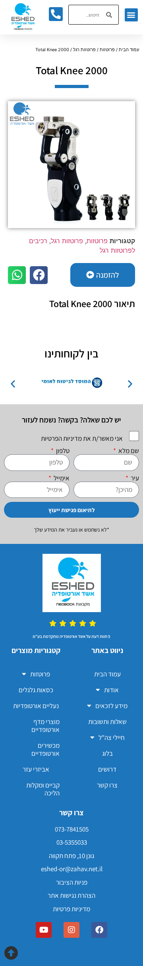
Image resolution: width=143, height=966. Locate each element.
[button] (131, 14)
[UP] (11, 953)
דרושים (107, 769)
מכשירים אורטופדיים (45, 749)
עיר (134, 478)
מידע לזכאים (111, 705)
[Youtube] (44, 930)
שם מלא (128, 450)
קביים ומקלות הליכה (43, 789)
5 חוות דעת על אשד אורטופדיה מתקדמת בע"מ (71, 636)
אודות (111, 690)
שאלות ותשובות (107, 721)
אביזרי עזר (36, 769)
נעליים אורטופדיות (36, 705)
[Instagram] (71, 930)
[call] (56, 14)
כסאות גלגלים (36, 690)
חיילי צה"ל (112, 737)
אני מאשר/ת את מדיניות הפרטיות (82, 438)
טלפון (62, 450)
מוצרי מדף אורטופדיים (45, 725)
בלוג (107, 753)
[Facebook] (99, 930)
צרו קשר (107, 785)
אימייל (61, 478)
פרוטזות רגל (84, 49)
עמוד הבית (129, 49)
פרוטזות (107, 49)
